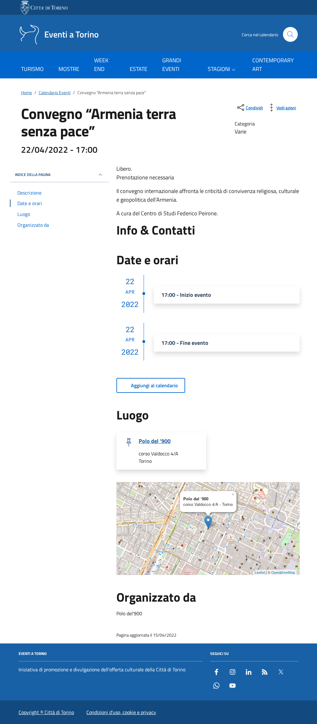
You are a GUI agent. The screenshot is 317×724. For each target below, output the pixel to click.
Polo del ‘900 (155, 441)
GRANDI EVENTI (171, 64)
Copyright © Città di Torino (46, 712)
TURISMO (32, 69)
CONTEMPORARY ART (273, 64)
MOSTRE (69, 69)
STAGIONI (219, 69)
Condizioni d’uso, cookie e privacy (121, 712)
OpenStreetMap (283, 572)
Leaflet (260, 572)
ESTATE (138, 69)
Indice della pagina (32, 175)
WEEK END (101, 64)
